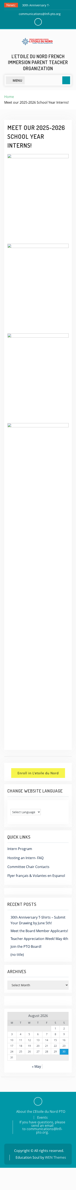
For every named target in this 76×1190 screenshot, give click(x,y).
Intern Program (19, 848)
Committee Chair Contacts (28, 866)
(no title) (17, 954)
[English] (12, 805)
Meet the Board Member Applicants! (39, 931)
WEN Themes (55, 1157)
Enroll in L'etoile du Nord (38, 773)
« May (36, 1066)
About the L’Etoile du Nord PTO (40, 1111)
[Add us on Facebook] (38, 1101)
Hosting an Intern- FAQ (25, 858)
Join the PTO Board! (26, 946)
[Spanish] (21, 805)
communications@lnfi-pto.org (40, 14)
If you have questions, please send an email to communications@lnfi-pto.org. (42, 1127)
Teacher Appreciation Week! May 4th (39, 938)
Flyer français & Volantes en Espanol (36, 875)
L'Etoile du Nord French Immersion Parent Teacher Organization (38, 62)
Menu (17, 80)
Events (42, 1117)
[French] (17, 805)
